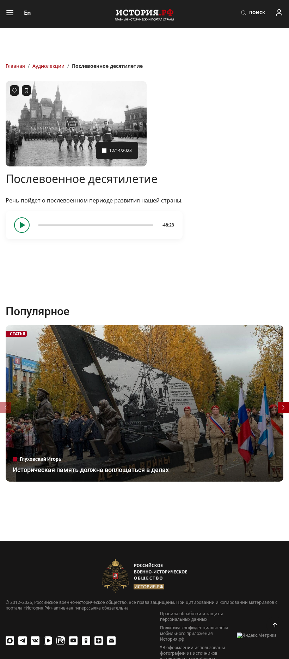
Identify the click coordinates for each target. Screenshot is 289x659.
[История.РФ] (144, 14)
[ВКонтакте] (35, 640)
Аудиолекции (48, 66)
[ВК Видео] (48, 640)
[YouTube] (73, 640)
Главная (15, 66)
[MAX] (10, 640)
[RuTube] (60, 640)
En (27, 13)
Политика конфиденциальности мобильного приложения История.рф (194, 633)
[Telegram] (22, 640)
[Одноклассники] (86, 640)
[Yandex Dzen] (98, 640)
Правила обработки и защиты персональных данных (191, 616)
